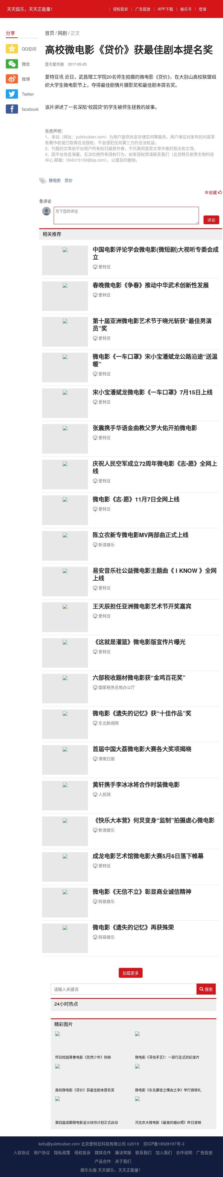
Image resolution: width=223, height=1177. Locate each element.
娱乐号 (186, 9)
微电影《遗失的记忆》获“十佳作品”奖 (142, 713)
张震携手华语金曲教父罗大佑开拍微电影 (145, 427)
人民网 (104, 794)
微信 (26, 64)
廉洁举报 (123, 1152)
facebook (30, 109)
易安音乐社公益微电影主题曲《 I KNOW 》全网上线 (155, 574)
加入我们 (164, 1152)
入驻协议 (21, 1152)
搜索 (208, 989)
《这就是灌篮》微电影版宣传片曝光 (139, 642)
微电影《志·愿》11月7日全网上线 (136, 499)
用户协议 (42, 1152)
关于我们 (123, 1161)
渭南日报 (106, 758)
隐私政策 (62, 1152)
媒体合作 (103, 1152)
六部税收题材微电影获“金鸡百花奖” (139, 677)
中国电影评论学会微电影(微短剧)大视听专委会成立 (156, 253)
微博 (26, 79)
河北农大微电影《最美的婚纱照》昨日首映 (168, 1122)
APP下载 (165, 9)
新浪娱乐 (106, 544)
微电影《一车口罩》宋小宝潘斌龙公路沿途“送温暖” (155, 360)
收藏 (213, 192)
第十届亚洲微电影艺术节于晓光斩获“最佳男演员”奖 (152, 324)
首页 (49, 33)
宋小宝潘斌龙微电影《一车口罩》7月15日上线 (153, 392)
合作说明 (184, 1152)
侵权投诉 (120, 9)
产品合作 (103, 1161)
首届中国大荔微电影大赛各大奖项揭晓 (142, 749)
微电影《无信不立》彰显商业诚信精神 (142, 891)
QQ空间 (29, 49)
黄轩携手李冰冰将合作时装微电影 (136, 784)
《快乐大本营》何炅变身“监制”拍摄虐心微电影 (154, 820)
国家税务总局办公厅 (116, 687)
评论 (211, 220)
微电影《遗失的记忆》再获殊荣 (133, 927)
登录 (202, 9)
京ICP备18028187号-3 (163, 1144)
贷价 (68, 180)
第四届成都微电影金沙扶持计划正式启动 (86, 1122)
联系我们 (143, 1152)
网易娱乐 (106, 901)
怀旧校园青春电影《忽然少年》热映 (83, 1057)
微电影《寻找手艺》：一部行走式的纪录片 (167, 1057)
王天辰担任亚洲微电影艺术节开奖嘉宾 (142, 606)
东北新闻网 (108, 723)
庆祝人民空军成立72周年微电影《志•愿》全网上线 (155, 467)
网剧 (62, 33)
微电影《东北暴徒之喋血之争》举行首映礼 (168, 1089)
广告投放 (142, 9)
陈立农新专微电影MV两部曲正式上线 (140, 534)
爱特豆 (104, 267)
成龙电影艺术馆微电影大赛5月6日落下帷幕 (148, 856)
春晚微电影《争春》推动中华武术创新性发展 (151, 285)
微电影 (55, 180)
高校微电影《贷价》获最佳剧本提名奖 (84, 1089)
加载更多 (131, 973)
